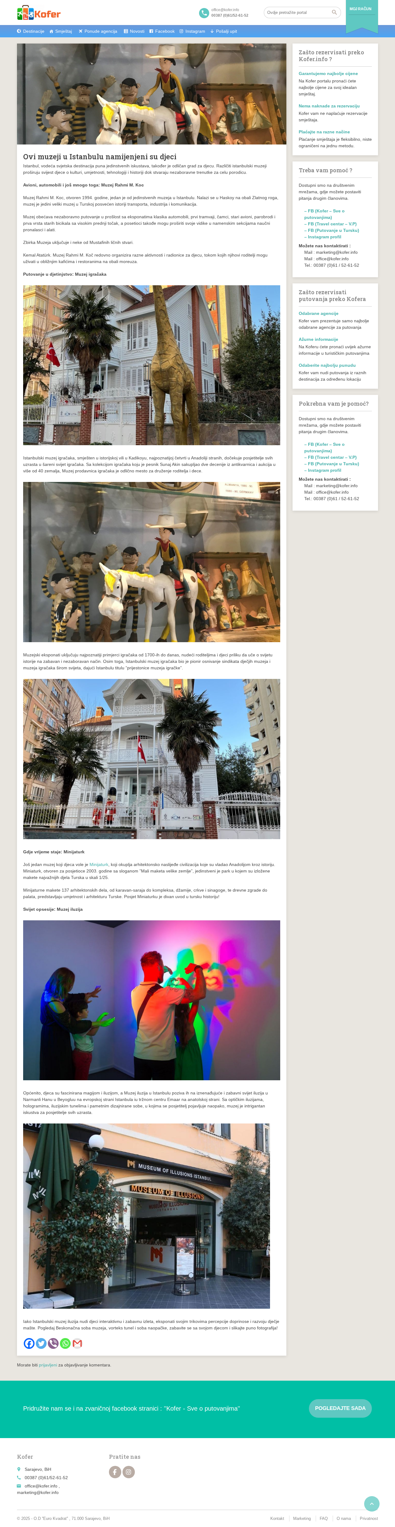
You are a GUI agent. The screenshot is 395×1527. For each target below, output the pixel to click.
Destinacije (33, 31)
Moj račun (360, 9)
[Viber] (53, 1343)
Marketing (302, 1518)
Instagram (195, 31)
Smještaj (63, 31)
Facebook (165, 31)
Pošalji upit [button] (226, 31)
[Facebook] (29, 1343)
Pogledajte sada (340, 1408)
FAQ (324, 1518)
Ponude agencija (101, 31)
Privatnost (369, 1518)
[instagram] (129, 1472)
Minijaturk (98, 864)
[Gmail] (77, 1343)
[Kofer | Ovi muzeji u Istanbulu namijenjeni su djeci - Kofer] (39, 12)
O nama (344, 1518)
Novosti (137, 31)
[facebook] (115, 1472)
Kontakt (277, 1518)
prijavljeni (48, 1364)
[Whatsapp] (65, 1343)
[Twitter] (41, 1343)
